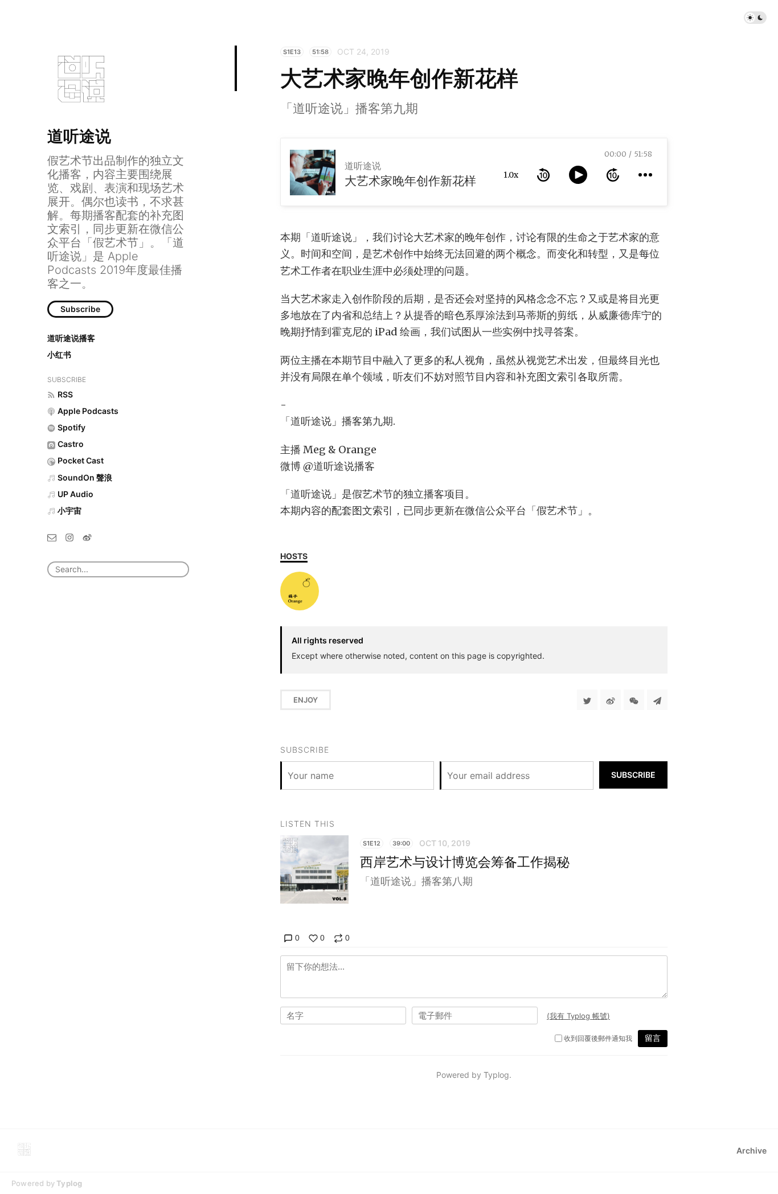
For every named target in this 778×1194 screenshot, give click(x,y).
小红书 (59, 354)
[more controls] (645, 174)
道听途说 (79, 136)
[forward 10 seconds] (612, 174)
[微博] (87, 536)
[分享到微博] (610, 700)
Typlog (69, 1183)
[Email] (51, 536)
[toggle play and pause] (578, 175)
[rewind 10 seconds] (543, 174)
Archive (751, 1150)
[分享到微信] (634, 700)
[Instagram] (69, 536)
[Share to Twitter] (587, 700)
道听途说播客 (71, 338)
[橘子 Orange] (299, 591)
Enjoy (305, 699)
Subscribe (80, 309)
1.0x (510, 175)
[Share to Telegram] (657, 700)
